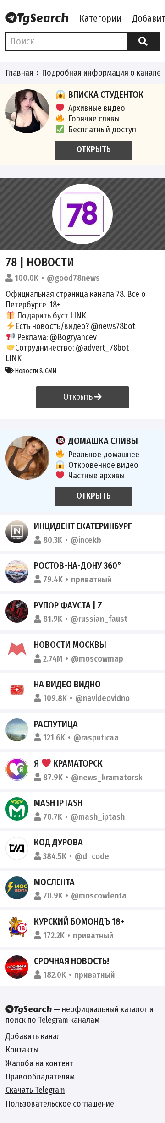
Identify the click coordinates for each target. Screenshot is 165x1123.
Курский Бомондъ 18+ (79, 921)
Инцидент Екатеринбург (83, 525)
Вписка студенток (105, 94)
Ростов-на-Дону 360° (77, 565)
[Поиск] (143, 41)
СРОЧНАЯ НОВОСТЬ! (71, 960)
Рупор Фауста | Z (68, 605)
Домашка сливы (103, 440)
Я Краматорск (68, 763)
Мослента (54, 881)
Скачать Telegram (35, 1090)
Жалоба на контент (39, 1063)
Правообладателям (40, 1077)
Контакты (22, 1050)
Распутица (56, 723)
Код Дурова (58, 842)
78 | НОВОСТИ (40, 262)
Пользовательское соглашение (60, 1104)
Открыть (78, 397)
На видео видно (67, 684)
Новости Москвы (70, 644)
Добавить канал (33, 1036)
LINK (78, 316)
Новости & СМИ (35, 371)
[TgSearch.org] (37, 18)
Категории (100, 18)
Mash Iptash (58, 802)
